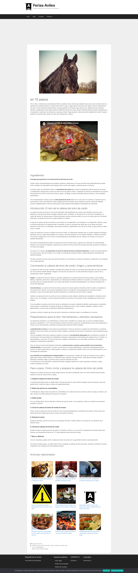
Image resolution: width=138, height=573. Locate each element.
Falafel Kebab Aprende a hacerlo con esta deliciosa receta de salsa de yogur (89, 533)
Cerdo (52, 545)
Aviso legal (58, 560)
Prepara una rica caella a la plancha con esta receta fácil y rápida (65, 532)
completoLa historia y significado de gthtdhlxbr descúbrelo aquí (65, 479)
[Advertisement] (69, 31)
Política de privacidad (61, 564)
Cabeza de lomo (36, 545)
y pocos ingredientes (37, 547)
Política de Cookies (61, 567)
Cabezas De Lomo (37, 543)
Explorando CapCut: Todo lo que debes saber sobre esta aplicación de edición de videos (89, 506)
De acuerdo (106, 570)
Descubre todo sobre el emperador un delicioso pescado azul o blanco (89, 479)
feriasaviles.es (87, 560)
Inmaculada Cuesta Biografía (33, 560)
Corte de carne (63, 545)
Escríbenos (74, 560)
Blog (34, 16)
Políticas (49, 16)
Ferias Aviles (44, 5)
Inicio (28, 16)
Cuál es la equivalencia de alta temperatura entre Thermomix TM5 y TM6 (41, 506)
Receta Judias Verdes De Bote (40, 549)
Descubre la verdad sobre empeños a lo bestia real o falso (42, 479)
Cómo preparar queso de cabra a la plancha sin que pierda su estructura (65, 506)
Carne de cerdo (46, 545)
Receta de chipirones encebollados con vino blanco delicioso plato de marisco (41, 533)
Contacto (41, 16)
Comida (56, 545)
